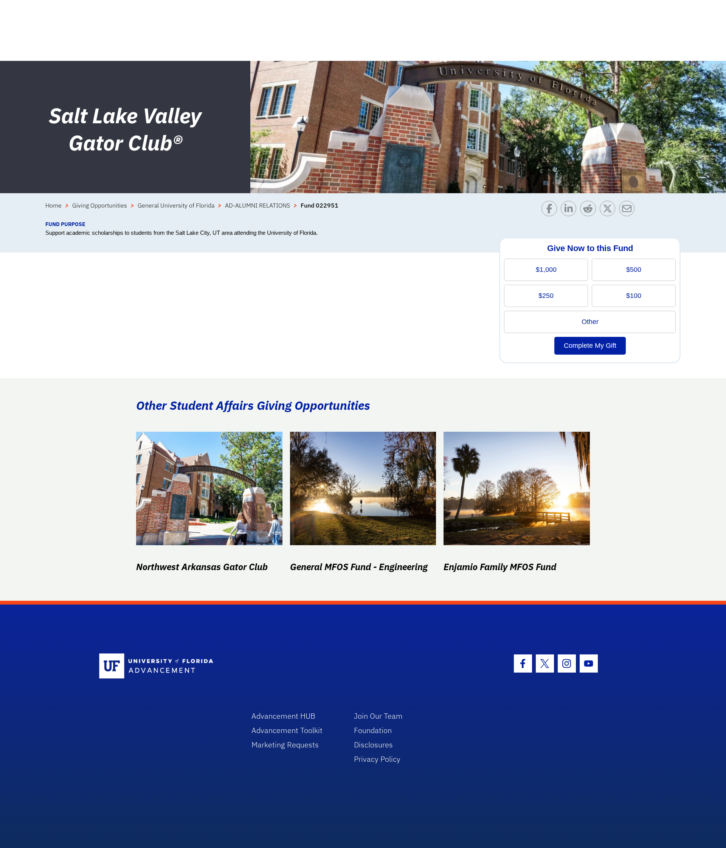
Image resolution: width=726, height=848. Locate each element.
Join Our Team (378, 716)
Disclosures (373, 744)
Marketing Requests (285, 744)
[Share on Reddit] (589, 210)
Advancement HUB (283, 716)
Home (53, 205)
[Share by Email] (628, 210)
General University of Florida (176, 205)
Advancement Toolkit (287, 730)
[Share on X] (609, 210)
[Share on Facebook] (551, 210)
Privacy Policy (377, 759)
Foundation (373, 730)
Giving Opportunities (99, 205)
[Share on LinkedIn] (570, 210)
